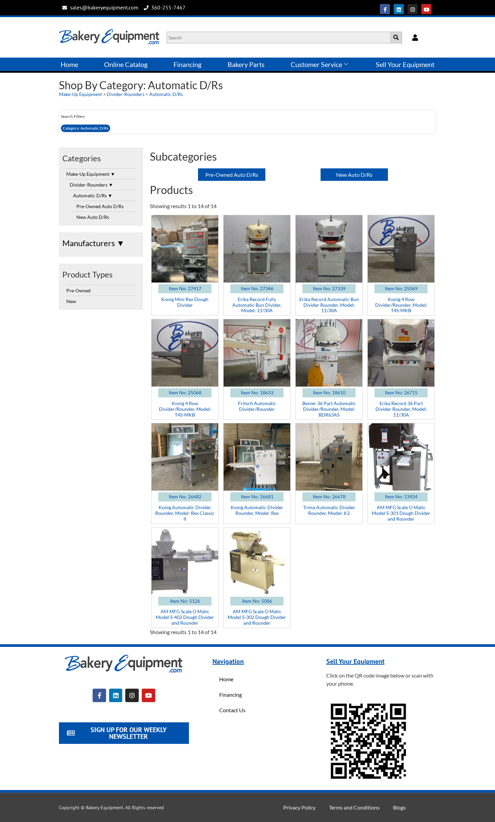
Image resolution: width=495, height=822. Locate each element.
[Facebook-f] (385, 9)
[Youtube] (426, 9)
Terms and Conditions (354, 807)
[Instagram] (412, 9)
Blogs (399, 807)
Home (69, 64)
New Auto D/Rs (92, 217)
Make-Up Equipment (80, 94)
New (71, 301)
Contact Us (232, 710)
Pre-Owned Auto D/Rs (100, 206)
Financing (187, 64)
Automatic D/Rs (166, 94)
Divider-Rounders (125, 94)
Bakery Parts (246, 64)
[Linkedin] (399, 9)
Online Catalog (125, 64)
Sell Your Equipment (405, 64)
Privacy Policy (299, 807)
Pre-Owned (78, 290)
